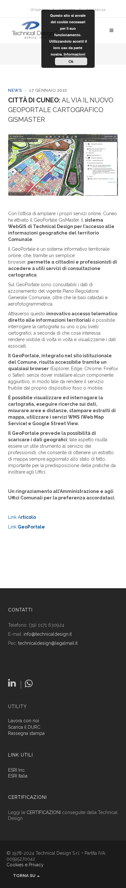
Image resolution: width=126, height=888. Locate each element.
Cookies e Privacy (25, 864)
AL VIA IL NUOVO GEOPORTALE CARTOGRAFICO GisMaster (60, 109)
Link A (22, 517)
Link (26, 526)
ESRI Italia (17, 775)
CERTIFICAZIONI (43, 812)
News (15, 90)
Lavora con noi (23, 720)
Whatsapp (39, 9)
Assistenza (95, 9)
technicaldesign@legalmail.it (48, 643)
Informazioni (74, 54)
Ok (71, 61)
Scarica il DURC (24, 727)
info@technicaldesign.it (48, 634)
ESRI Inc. (17, 770)
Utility (17, 706)
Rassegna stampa (26, 733)
